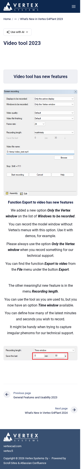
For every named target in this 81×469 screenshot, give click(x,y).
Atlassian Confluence (33, 463)
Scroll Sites (10, 463)
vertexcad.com (12, 446)
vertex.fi (8, 451)
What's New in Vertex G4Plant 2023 (41, 19)
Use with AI (17, 32)
